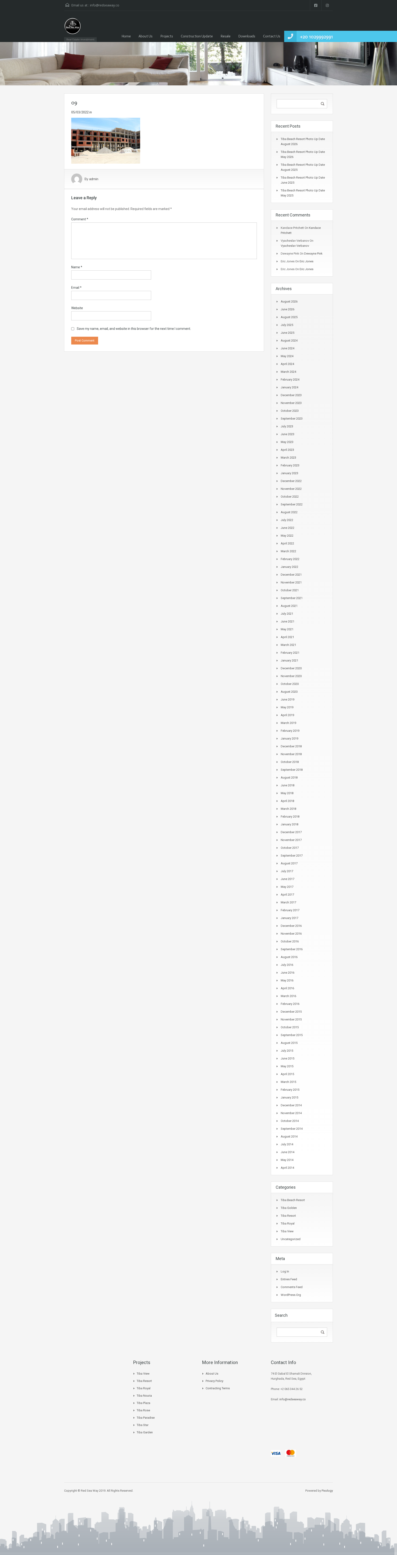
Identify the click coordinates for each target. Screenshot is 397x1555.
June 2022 (287, 528)
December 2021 (291, 574)
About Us (146, 36)
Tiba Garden (145, 1432)
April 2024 (287, 364)
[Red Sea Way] (72, 28)
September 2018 (292, 769)
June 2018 (287, 785)
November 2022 (291, 488)
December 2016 (291, 925)
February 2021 (290, 652)
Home (126, 36)
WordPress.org (291, 1295)
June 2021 (287, 621)
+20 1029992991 (316, 37)
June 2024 (287, 348)
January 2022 (289, 567)
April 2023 (287, 449)
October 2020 (290, 684)
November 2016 (291, 933)
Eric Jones (306, 261)
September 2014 (292, 1128)
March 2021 (288, 645)
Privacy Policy (214, 1381)
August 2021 (289, 606)
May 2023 (287, 442)
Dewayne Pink (313, 253)
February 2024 (290, 379)
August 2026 (289, 301)
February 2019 (290, 730)
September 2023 (292, 418)
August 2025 (289, 317)
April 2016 (287, 988)
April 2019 (287, 715)
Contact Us (271, 36)
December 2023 (291, 395)
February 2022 (290, 559)
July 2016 (287, 965)
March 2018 (288, 808)
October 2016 (290, 941)
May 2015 (287, 1066)
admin (93, 179)
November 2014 (291, 1113)
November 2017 (291, 840)
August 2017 (289, 863)
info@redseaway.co (104, 5)
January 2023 (289, 473)
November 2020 (291, 676)
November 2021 (291, 582)
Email (76, 287)
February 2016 (290, 1004)
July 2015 (287, 1050)
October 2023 (290, 410)
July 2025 (287, 325)
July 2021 (287, 613)
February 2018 (290, 816)
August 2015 (289, 1043)
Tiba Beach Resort (293, 1200)
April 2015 (287, 1074)
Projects (166, 36)
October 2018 (290, 762)
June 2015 (287, 1058)
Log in (285, 1271)
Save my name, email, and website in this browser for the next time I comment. (134, 329)
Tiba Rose (143, 1410)
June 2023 (287, 434)
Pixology (327, 1490)
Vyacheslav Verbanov (295, 245)
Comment (79, 219)
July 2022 (287, 520)
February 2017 (290, 910)
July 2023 (287, 426)
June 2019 (287, 699)
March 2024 (288, 371)
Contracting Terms (218, 1388)
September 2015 (292, 1035)
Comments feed (292, 1287)
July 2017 (287, 871)
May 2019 (287, 707)
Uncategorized (291, 1239)
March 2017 (288, 902)
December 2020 (291, 668)
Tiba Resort (288, 1215)
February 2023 (290, 465)
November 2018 (291, 754)
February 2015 (290, 1089)
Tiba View (287, 1231)
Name (76, 267)
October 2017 (290, 847)
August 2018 (289, 777)
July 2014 (287, 1144)
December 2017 (291, 832)
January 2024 (289, 387)
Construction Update (197, 36)
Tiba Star (142, 1425)
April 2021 (287, 637)
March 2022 (288, 551)
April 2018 (287, 801)
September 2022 (292, 504)
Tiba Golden (289, 1208)
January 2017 (289, 918)
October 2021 (290, 590)
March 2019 (288, 723)
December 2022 (291, 481)
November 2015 (291, 1019)
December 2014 (291, 1105)
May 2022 (287, 535)
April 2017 (287, 894)
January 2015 (289, 1097)
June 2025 (287, 332)
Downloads (246, 36)
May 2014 (287, 1160)
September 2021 (292, 598)
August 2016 (289, 957)
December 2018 (291, 746)
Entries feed (289, 1279)
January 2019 (289, 738)
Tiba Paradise (146, 1417)
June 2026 (287, 309)
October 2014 (290, 1121)
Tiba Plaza (143, 1403)
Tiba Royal (288, 1223)
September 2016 (292, 949)
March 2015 (288, 1082)
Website (77, 308)
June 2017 (287, 879)
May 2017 (287, 886)
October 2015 (290, 1027)
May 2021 (287, 629)
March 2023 (288, 457)
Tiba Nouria (144, 1395)
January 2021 (289, 660)
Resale (225, 36)
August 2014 (289, 1136)
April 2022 (287, 543)
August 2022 (289, 512)
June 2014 (287, 1152)
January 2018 (289, 824)
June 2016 (287, 972)
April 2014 (287, 1167)
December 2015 (291, 1011)
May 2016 (287, 980)
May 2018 (287, 793)
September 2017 (292, 855)
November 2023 (291, 403)
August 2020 (289, 691)
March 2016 (288, 996)
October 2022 (290, 496)
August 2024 (289, 340)
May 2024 (287, 356)
